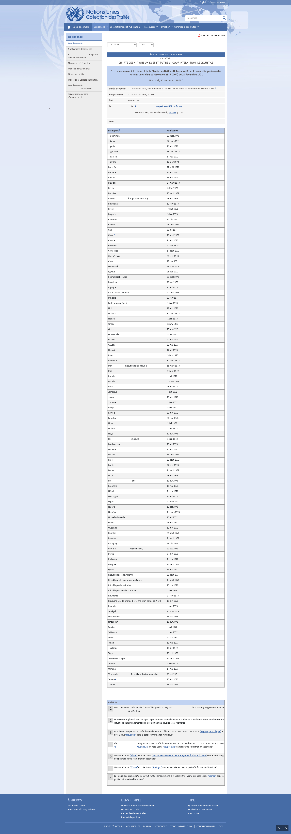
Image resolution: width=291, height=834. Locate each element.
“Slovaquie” (130, 735)
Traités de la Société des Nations (83, 80)
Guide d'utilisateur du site (200, 809)
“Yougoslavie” (169, 747)
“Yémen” (212, 776)
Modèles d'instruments (79, 69)
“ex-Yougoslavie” (131, 747)
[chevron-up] (285, 828)
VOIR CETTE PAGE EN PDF (212, 35)
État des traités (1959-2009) (79, 87)
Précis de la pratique (130, 817)
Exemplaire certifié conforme (158, 106)
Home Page (98, 14)
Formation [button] (165, 27)
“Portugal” (157, 767)
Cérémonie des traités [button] (185, 27)
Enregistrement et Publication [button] (125, 27)
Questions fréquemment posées (203, 805)
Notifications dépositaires (80, 49)
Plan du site (193, 813)
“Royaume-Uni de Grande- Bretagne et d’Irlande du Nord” (179, 755)
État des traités (75, 43)
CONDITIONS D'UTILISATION (210, 826)
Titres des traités (76, 74)
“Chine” (133, 755)
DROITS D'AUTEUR (113, 826)
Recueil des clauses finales (133, 813)
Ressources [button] (150, 27)
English (203, 2)
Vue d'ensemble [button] (81, 27)
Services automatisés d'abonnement (78, 95)
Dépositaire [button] (100, 27)
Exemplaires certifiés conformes (83, 56)
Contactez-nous (217, 2)
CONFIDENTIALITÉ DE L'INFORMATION (173, 826)
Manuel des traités (130, 809)
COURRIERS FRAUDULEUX (138, 826)
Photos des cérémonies (79, 63)
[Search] (224, 18)
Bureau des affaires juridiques (81, 809)
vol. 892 (172, 112)
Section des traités (76, 805)
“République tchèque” (210, 731)
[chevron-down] (279, 828)
